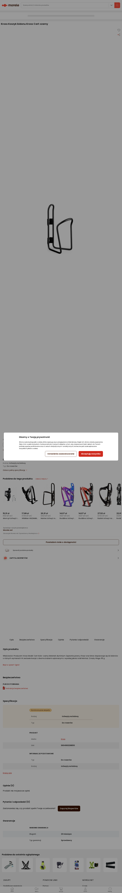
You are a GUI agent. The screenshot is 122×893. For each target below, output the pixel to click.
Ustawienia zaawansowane (60, 453)
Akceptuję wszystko (91, 453)
